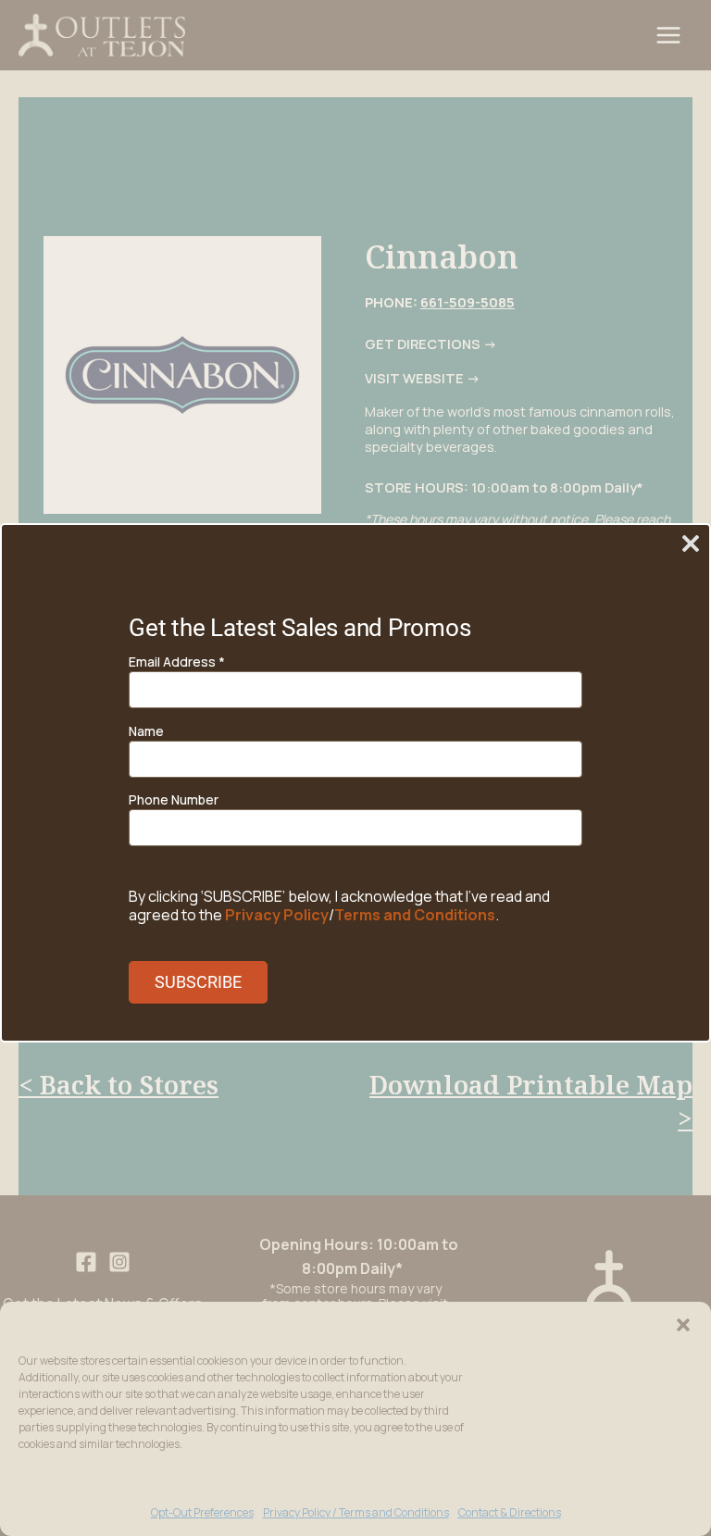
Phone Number (173, 799)
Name (146, 731)
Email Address (177, 661)
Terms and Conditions (414, 915)
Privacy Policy (277, 915)
